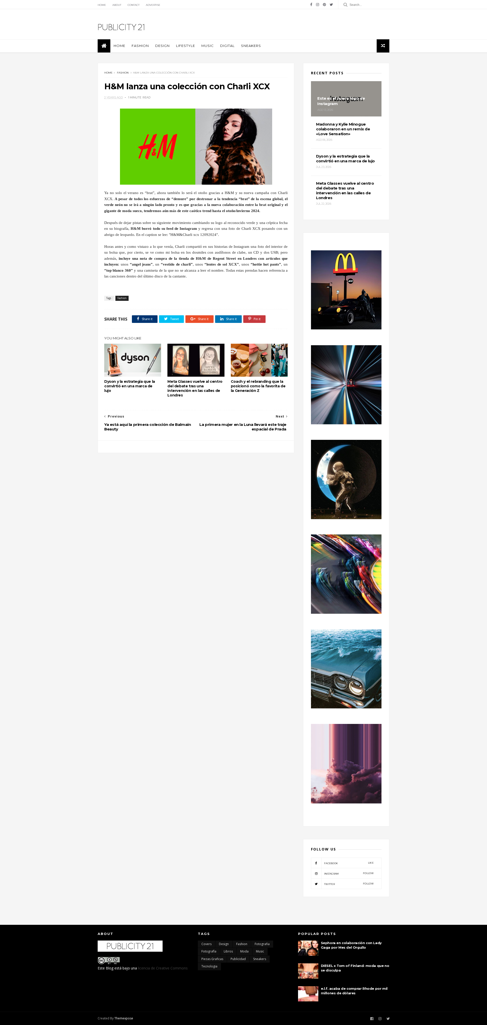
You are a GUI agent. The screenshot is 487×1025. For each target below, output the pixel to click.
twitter (349, 883)
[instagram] (317, 4)
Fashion (140, 46)
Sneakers (251, 46)
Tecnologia (209, 966)
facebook (349, 863)
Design (162, 46)
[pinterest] (324, 4)
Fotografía (208, 951)
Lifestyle (185, 46)
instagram (349, 873)
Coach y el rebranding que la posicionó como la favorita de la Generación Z (258, 386)
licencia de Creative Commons (163, 968)
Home (102, 5)
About (116, 5)
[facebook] (311, 4)
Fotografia (262, 944)
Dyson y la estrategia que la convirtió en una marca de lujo (129, 386)
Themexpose (123, 1018)
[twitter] (331, 4)
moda (244, 951)
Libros (228, 951)
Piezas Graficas (212, 959)
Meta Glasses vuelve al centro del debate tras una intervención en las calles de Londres (194, 388)
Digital (227, 46)
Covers (206, 944)
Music (207, 46)
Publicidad (238, 959)
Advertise (153, 5)
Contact (134, 5)
